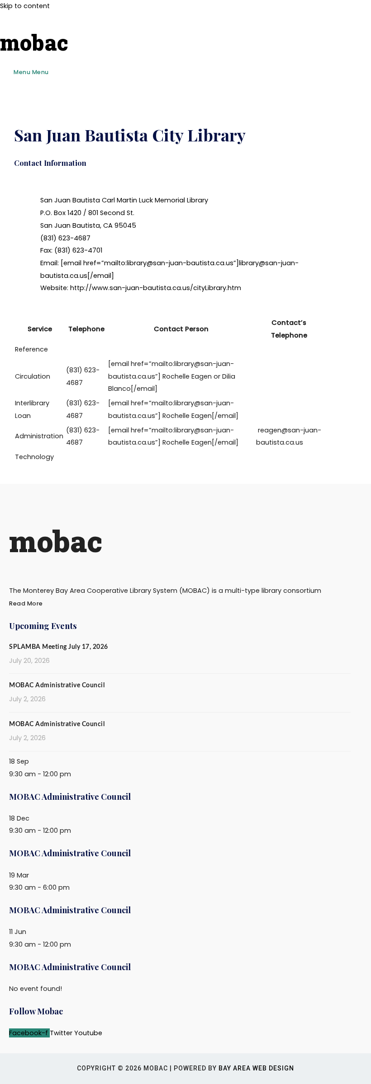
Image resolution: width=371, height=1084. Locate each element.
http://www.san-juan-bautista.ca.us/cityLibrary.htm (155, 287)
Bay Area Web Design (256, 1068)
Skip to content (25, 5)
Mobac (34, 42)
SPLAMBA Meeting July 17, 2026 (58, 647)
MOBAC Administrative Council (57, 685)
